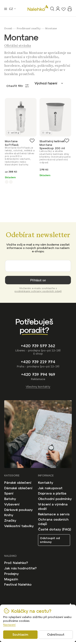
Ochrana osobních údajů (53, 521)
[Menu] (5, 9)
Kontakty (45, 482)
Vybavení (11, 504)
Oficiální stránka (17, 46)
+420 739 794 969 (38, 374)
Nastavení (9, 624)
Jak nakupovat (50, 488)
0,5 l (11, 182)
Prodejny (11, 574)
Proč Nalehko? (16, 563)
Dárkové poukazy (18, 510)
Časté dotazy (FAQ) (54, 529)
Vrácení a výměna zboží (53, 506)
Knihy (8, 515)
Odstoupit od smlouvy (50, 540)
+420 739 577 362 (38, 346)
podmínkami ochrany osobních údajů (38, 291)
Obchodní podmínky (55, 499)
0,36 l (6, 182)
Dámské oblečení (18, 488)
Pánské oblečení (17, 482)
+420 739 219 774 (38, 362)
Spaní (8, 493)
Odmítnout (55, 634)
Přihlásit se (38, 280)
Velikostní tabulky (19, 526)
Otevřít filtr (14, 86)
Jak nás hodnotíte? (20, 568)
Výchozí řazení (46, 83)
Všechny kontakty (38, 386)
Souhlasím (20, 634)
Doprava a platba (52, 493)
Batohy (10, 499)
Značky (10, 520)
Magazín (11, 579)
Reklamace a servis (53, 514)
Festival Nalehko (17, 584)
